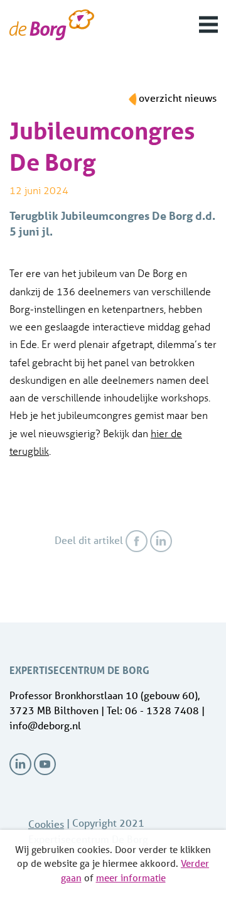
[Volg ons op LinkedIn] (20, 764)
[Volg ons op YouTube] (45, 764)
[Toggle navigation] (208, 24)
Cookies (46, 823)
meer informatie (131, 877)
